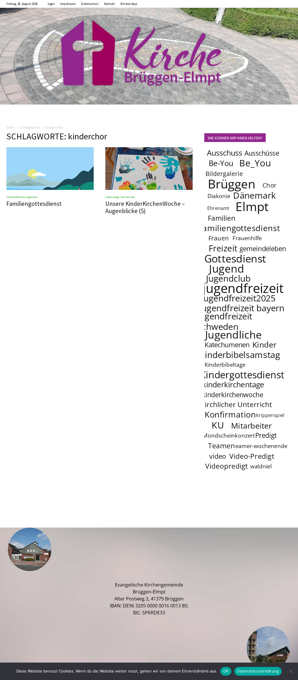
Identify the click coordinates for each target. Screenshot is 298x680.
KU (218, 425)
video (217, 456)
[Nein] (291, 671)
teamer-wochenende (260, 446)
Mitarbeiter (251, 425)
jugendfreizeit (243, 288)
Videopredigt (226, 466)
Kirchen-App (128, 4)
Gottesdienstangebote (22, 197)
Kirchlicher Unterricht (236, 404)
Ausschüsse (261, 153)
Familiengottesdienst (34, 204)
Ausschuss (224, 153)
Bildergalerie (224, 173)
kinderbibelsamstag (240, 354)
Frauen (218, 238)
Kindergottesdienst (242, 375)
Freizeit (223, 248)
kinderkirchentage (233, 384)
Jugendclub (228, 278)
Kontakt (109, 4)
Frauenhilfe (247, 238)
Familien (221, 218)
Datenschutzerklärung (258, 671)
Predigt (266, 435)
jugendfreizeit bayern (242, 308)
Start (10, 127)
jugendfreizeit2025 (238, 298)
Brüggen (232, 183)
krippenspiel (270, 415)
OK (226, 671)
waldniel (261, 466)
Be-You (221, 163)
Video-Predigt (251, 456)
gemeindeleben (263, 248)
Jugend (226, 268)
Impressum (68, 4)
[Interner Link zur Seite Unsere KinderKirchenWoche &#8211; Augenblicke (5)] (149, 168)
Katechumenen (227, 344)
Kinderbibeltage (225, 365)
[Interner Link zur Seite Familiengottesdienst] (50, 168)
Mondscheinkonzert (229, 436)
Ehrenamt (218, 208)
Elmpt (252, 206)
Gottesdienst (235, 258)
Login (51, 4)
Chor (269, 185)
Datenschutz (90, 4)
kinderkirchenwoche (232, 394)
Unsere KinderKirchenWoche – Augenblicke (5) (145, 207)
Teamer (220, 446)
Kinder (264, 344)
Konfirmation (230, 414)
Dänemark (254, 195)
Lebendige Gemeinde (120, 197)
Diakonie (218, 196)
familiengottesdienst (240, 228)
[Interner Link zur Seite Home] (149, 56)
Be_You (255, 163)
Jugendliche (233, 334)
